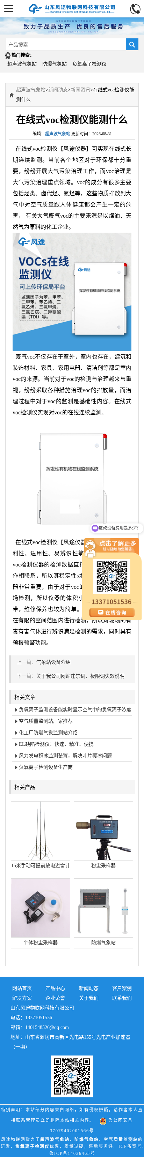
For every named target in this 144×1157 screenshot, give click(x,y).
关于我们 (89, 998)
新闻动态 (58, 89)
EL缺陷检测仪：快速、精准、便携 (56, 744)
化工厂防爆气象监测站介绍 (48, 732)
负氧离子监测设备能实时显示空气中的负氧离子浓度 (75, 709)
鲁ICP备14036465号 (72, 1153)
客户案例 (122, 988)
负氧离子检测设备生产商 (46, 767)
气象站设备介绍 (53, 662)
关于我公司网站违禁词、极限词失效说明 (80, 676)
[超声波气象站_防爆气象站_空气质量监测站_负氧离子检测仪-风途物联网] (72, 6)
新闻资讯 (80, 89)
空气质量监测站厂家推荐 (46, 721)
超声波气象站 (22, 64)
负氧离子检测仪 (89, 64)
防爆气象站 (54, 64)
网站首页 (22, 988)
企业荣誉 (55, 998)
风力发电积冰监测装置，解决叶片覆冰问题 (65, 755)
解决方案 (22, 998)
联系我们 (122, 998)
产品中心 (55, 988)
